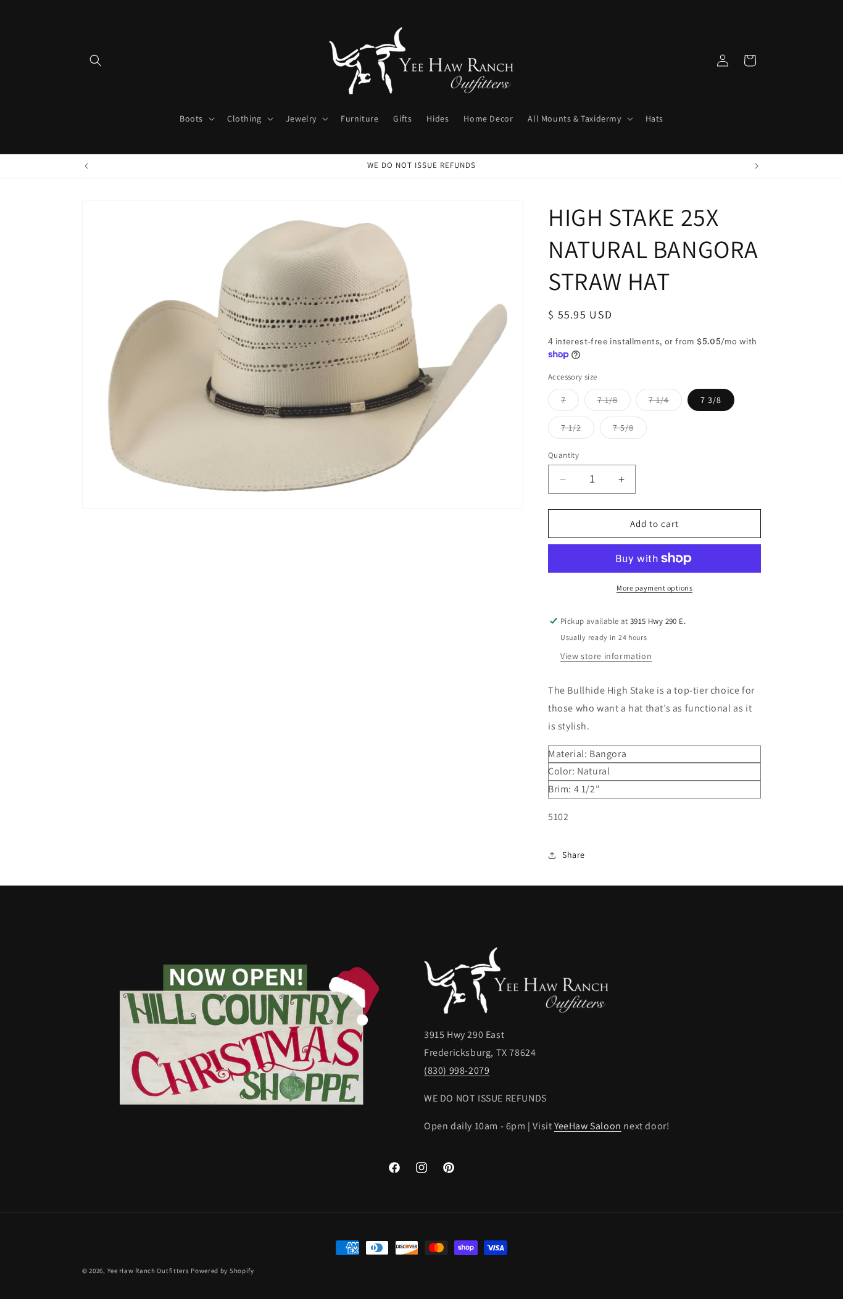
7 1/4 (665, 402)
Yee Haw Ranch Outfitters (148, 1270)
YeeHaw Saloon (587, 1125)
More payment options (654, 587)
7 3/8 (710, 399)
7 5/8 (630, 430)
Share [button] (573, 854)
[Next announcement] (756, 166)
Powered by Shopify (222, 1270)
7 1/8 (614, 402)
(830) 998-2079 (456, 1070)
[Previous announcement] (86, 166)
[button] (95, 60)
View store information (606, 656)
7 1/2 (577, 430)
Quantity (563, 455)
